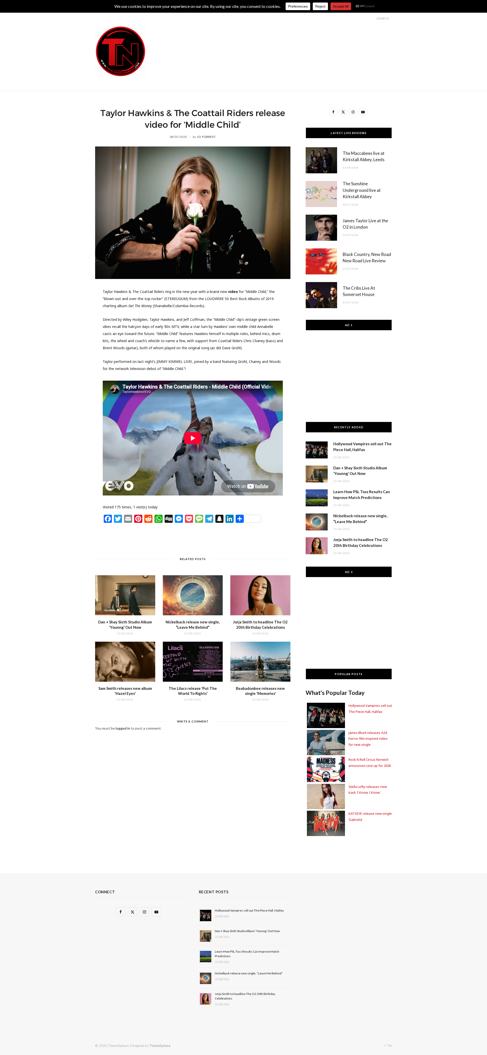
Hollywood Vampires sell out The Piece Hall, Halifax (249, 910)
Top (389, 1045)
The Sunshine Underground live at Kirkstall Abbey (362, 190)
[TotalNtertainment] (120, 51)
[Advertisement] (299, 37)
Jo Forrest (206, 136)
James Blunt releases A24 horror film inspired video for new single (368, 738)
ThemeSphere (159, 1046)
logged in (123, 728)
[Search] (372, 18)
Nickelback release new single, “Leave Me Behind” (249, 973)
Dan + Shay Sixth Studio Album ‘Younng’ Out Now (247, 931)
